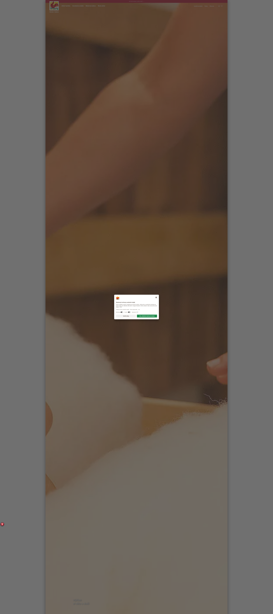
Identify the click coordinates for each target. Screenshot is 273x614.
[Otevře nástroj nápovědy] (2, 524)
